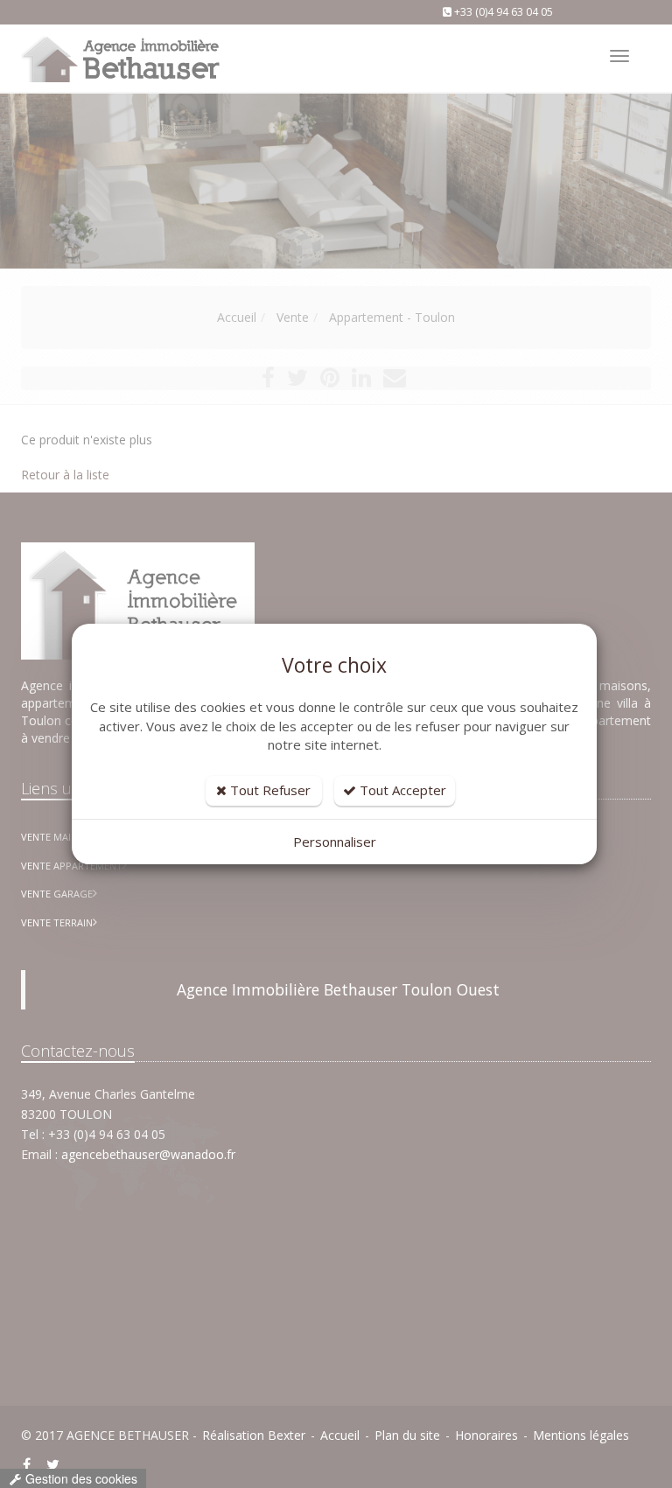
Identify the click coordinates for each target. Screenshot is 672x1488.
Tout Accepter (401, 790)
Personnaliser (334, 841)
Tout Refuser (269, 790)
